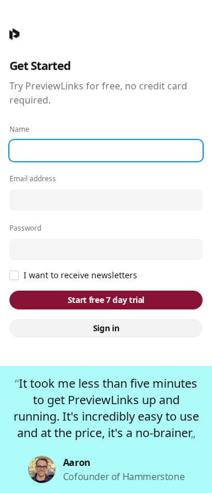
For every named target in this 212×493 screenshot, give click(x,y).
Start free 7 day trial (106, 299)
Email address (32, 179)
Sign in (106, 328)
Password (25, 228)
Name (19, 129)
